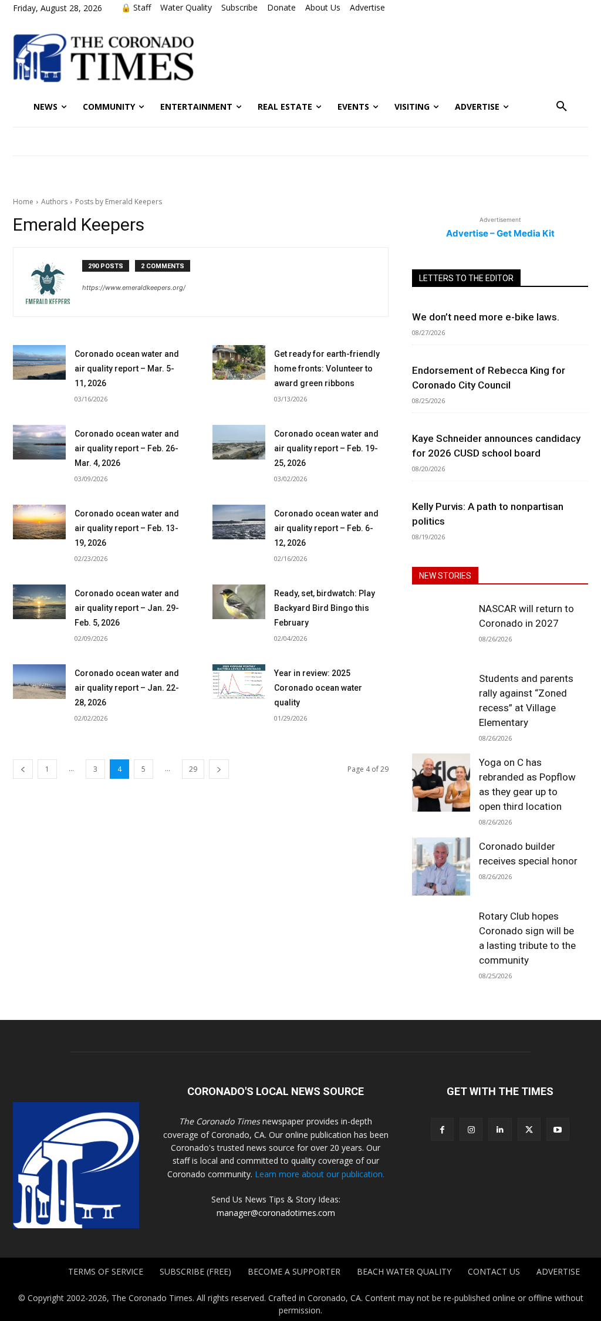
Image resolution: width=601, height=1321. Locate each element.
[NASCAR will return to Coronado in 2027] (441, 629)
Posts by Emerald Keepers (118, 202)
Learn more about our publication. (319, 1174)
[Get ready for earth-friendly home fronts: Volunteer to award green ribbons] (238, 362)
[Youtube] (557, 1129)
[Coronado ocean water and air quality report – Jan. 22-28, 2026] (39, 681)
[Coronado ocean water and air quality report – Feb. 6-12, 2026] (238, 522)
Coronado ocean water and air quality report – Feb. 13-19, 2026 (127, 528)
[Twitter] (529, 1129)
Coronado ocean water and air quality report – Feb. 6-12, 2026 (326, 528)
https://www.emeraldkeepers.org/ (133, 287)
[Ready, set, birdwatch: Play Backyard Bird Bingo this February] (238, 602)
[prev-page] (23, 769)
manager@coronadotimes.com (276, 1212)
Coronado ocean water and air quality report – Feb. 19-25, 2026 (326, 448)
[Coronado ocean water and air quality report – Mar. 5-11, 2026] (39, 362)
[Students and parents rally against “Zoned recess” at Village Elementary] (441, 699)
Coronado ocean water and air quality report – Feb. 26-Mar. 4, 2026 (127, 448)
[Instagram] (471, 1129)
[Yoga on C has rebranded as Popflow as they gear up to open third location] (441, 783)
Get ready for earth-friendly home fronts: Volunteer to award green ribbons (327, 368)
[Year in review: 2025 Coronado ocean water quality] (238, 681)
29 (193, 769)
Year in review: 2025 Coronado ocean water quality (318, 687)
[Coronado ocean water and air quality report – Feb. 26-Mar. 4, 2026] (39, 442)
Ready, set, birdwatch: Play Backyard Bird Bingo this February (324, 608)
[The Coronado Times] (103, 56)
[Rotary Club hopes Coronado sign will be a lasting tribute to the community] (441, 936)
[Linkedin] (499, 1129)
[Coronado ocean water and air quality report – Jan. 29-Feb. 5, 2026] (39, 602)
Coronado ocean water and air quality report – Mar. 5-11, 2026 (127, 368)
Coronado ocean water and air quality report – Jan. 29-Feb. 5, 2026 (127, 608)
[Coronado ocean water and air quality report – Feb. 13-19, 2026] (39, 522)
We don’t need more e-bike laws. (485, 317)
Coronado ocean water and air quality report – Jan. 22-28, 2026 (127, 687)
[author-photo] (54, 282)
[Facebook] (442, 1129)
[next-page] (219, 769)
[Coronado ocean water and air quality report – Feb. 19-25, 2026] (238, 442)
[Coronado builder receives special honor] (441, 866)
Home (23, 202)
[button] (562, 107)
